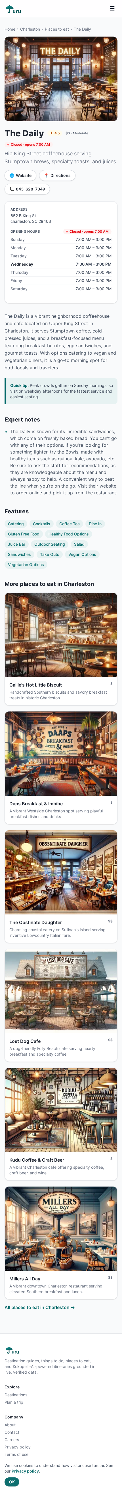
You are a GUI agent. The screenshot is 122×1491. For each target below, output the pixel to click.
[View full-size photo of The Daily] (61, 79)
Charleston (30, 29)
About (10, 1424)
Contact (12, 1432)
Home (10, 29)
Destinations (16, 1394)
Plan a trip (14, 1402)
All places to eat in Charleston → (40, 1307)
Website (20, 175)
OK (12, 1481)
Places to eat (57, 29)
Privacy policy (18, 1447)
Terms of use (16, 1454)
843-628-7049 (27, 189)
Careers (12, 1439)
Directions (57, 175)
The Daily (82, 29)
